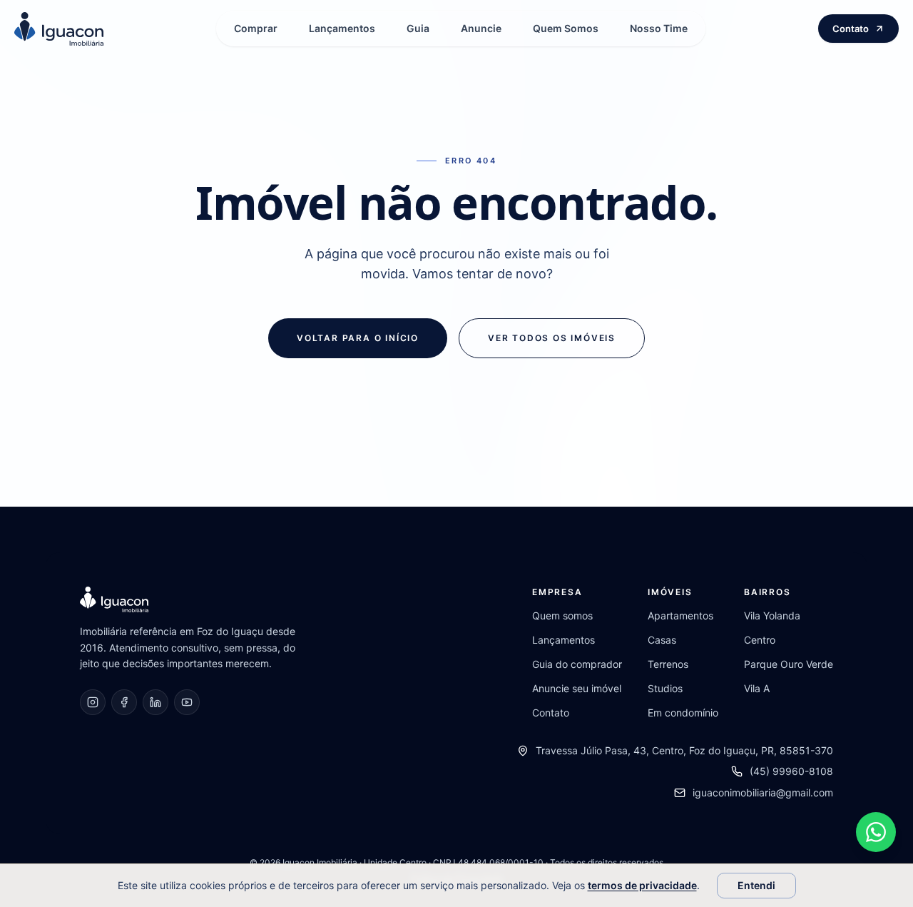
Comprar (255, 28)
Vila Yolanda (772, 615)
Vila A (757, 688)
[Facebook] (124, 702)
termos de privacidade (642, 885)
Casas (662, 640)
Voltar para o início (358, 338)
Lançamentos (342, 28)
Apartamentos (680, 615)
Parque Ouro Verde (788, 664)
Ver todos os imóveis (552, 338)
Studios (665, 688)
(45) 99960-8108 (791, 771)
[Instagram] (93, 702)
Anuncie (481, 28)
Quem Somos (565, 28)
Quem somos (562, 615)
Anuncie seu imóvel (576, 688)
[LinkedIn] (155, 702)
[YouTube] (187, 702)
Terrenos (668, 664)
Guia (418, 28)
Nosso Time (659, 28)
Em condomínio (683, 712)
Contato (850, 28)
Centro (759, 640)
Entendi (756, 885)
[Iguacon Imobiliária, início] (58, 29)
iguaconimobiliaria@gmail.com (763, 792)
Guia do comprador (577, 664)
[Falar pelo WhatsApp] (876, 832)
